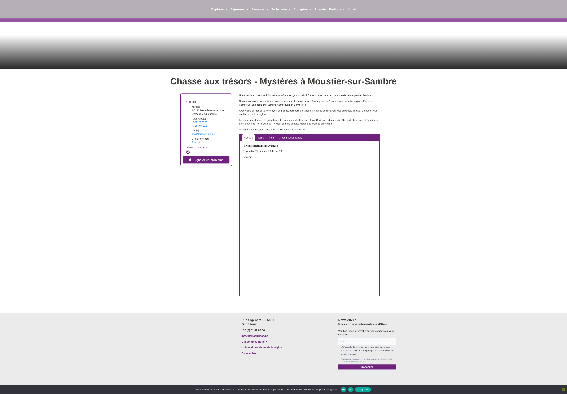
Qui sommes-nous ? (254, 341)
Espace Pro (248, 353)
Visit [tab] (271, 137)
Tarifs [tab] (261, 137)
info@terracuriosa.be (203, 133)
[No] (563, 389)
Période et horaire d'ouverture (260, 145)
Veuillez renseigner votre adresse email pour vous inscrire (366, 332)
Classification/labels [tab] (290, 137)
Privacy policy (362, 389)
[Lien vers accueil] (201, 332)
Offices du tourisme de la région (261, 347)
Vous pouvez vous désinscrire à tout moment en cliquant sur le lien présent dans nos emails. (366, 360)
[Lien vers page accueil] (24, 16)
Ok (343, 389)
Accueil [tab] (248, 137)
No (350, 389)
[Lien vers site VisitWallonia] (374, 376)
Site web (196, 142)
